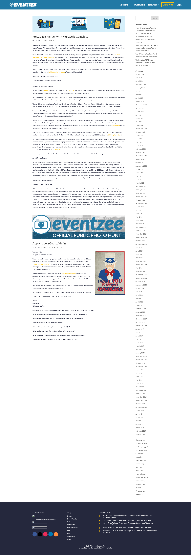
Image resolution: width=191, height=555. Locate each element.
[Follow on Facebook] (34, 534)
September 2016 (141, 366)
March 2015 (140, 427)
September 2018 (141, 285)
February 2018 (141, 309)
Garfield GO (116, 125)
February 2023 (141, 149)
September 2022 (141, 166)
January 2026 (140, 88)
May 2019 (139, 268)
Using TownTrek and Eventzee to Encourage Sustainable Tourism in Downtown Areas (147, 48)
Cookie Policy (107, 548)
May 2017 (139, 339)
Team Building (140, 481)
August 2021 (140, 207)
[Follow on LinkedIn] (50, 534)
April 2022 (139, 179)
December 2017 (141, 315)
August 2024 (140, 112)
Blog (68, 530)
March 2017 (140, 346)
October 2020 (140, 241)
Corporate (139, 454)
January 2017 (140, 353)
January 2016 (140, 393)
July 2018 (139, 292)
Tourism (138, 487)
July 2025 (139, 91)
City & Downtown (142, 450)
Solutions (124, 5)
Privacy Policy (96, 548)
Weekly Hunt (57, 247)
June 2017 (139, 336)
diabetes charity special (57, 72)
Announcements (48, 40)
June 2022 (139, 173)
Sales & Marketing (142, 477)
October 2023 (140, 132)
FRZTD (71, 90)
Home (69, 516)
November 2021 (141, 196)
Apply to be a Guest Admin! (49, 243)
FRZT (46, 90)
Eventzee (43, 57)
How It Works (139, 5)
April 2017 (139, 343)
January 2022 (140, 190)
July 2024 (139, 115)
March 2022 (140, 183)
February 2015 (141, 431)
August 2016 (140, 370)
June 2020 (139, 251)
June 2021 (139, 213)
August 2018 (140, 288)
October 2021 (140, 200)
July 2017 (139, 332)
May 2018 (139, 298)
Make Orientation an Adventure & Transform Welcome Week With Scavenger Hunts (146, 30)
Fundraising (140, 464)
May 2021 (139, 217)
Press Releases (140, 474)
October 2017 (140, 322)
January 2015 (140, 434)
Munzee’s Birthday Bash (40, 264)
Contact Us (168, 5)
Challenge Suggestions (143, 447)
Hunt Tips (139, 467)
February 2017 (141, 349)
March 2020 (140, 258)
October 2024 (140, 108)
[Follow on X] (40, 534)
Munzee (117, 55)
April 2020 (139, 254)
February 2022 (141, 186)
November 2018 (141, 278)
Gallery (69, 522)
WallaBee (35, 57)
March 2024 (140, 125)
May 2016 (139, 380)
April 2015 (139, 424)
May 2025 (139, 95)
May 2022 (139, 176)
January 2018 (140, 312)
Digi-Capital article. (114, 135)
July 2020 (139, 247)
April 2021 (139, 220)
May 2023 (139, 142)
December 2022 (141, 156)
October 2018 (140, 281)
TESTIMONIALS (141, 484)
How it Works (72, 519)
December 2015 (141, 397)
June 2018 (139, 295)
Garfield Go (50, 57)
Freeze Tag (101, 546)
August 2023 (140, 135)
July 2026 (139, 78)
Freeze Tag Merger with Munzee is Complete (60, 36)
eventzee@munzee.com (69, 273)
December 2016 (141, 356)
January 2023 (140, 152)
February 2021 (141, 227)
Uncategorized (140, 491)
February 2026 (141, 84)
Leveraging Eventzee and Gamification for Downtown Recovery (145, 39)
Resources (152, 5)
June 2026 (139, 81)
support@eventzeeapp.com (46, 519)
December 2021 (141, 193)
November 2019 (141, 264)
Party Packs (71, 525)
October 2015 (140, 404)
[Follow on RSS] (56, 534)
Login (179, 5)
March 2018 (140, 305)
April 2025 (139, 98)
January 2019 (140, 271)
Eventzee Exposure (142, 460)
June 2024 (139, 118)
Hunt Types (139, 470)
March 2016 (140, 387)
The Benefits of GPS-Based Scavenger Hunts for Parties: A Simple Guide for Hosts (146, 62)
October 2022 (140, 162)
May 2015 (139, 421)
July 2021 (139, 210)
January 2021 (140, 230)
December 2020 (141, 234)
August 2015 (140, 410)
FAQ (68, 533)
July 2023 (139, 139)
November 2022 (141, 159)
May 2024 (139, 122)
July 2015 (139, 414)
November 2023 (141, 129)
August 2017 (140, 329)
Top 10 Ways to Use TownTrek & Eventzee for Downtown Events (127, 528)
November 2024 (141, 105)
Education (139, 457)
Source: (57, 149)
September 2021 (141, 203)
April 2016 (139, 383)
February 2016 (141, 390)
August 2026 (140, 74)
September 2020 (141, 244)
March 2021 (140, 224)
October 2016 (140, 363)
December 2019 (141, 261)
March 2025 (140, 101)
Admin (69, 539)
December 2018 (141, 275)
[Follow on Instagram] (45, 534)
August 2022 (140, 169)
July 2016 (139, 373)
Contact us (71, 536)
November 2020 (141, 237)
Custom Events (72, 527)
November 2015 (141, 400)
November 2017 (141, 319)
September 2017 (141, 326)
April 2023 (139, 145)
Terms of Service (84, 548)
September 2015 (141, 407)
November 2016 (141, 360)
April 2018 (139, 302)
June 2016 (139, 377)
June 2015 (139, 417)
